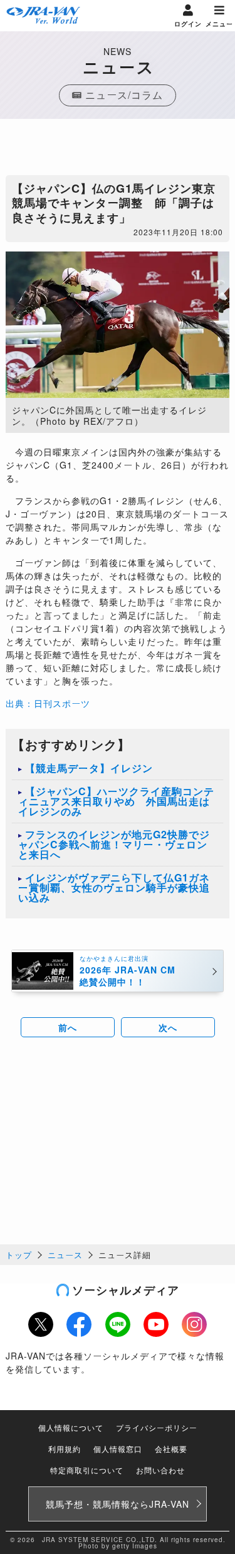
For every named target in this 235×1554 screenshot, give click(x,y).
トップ (19, 1255)
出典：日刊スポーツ (48, 703)
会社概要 (171, 1448)
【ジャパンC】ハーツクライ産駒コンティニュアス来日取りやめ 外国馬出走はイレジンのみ (116, 801)
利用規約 (64, 1448)
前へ (67, 1027)
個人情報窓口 (117, 1448)
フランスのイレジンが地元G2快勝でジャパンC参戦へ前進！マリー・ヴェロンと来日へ (114, 844)
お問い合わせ (160, 1470)
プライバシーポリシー (156, 1427)
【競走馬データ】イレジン (89, 768)
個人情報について (70, 1427)
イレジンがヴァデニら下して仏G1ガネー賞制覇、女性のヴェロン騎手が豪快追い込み (114, 887)
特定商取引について (86, 1470)
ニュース (65, 1255)
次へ (168, 1027)
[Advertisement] (118, 150)
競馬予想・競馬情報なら (117, 1504)
